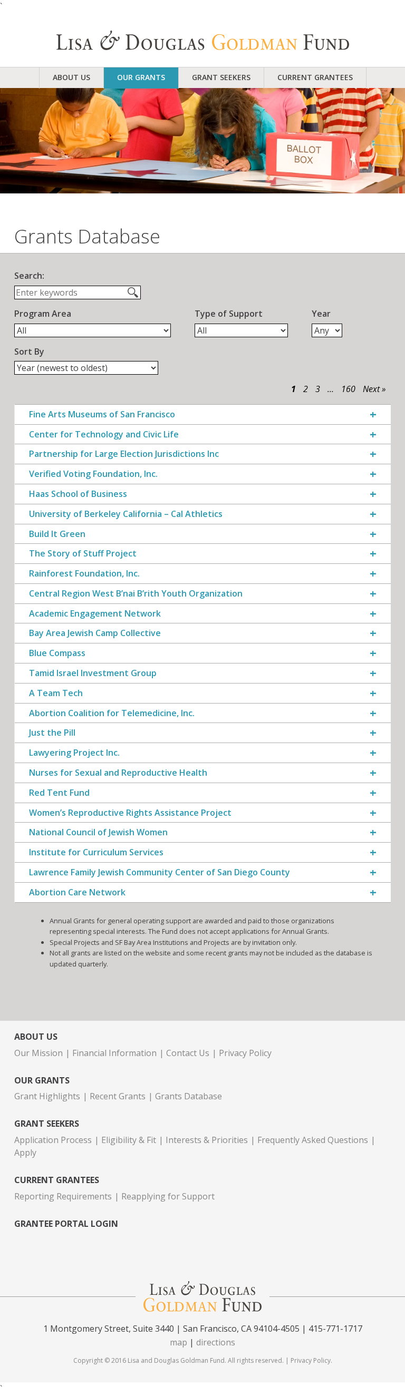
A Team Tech (56, 693)
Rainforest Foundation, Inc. (84, 573)
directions (215, 1342)
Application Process (53, 1140)
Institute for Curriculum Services (96, 852)
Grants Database (188, 1096)
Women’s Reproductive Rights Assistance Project (130, 812)
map (178, 1342)
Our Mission (38, 1053)
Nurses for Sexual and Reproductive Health (118, 772)
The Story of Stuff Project (83, 553)
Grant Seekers (221, 77)
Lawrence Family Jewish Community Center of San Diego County (159, 872)
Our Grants (141, 77)
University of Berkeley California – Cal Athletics (126, 514)
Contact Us (187, 1053)
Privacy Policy (245, 1053)
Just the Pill (52, 732)
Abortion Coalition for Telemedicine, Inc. (112, 713)
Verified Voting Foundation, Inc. (93, 474)
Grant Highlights (47, 1096)
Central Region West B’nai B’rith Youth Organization (136, 593)
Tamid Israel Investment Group (93, 673)
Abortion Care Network (77, 892)
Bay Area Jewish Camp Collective (95, 633)
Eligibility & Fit (128, 1140)
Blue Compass (57, 653)
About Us (71, 77)
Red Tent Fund (59, 792)
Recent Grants (118, 1096)
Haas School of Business (78, 494)
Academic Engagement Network (95, 613)
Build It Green (57, 534)
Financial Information (114, 1053)
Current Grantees (315, 77)
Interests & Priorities (207, 1140)
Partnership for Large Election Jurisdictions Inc (124, 454)
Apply (25, 1152)
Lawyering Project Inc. (74, 752)
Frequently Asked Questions (312, 1140)
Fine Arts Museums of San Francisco (102, 414)
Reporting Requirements (63, 1196)
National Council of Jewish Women (98, 832)
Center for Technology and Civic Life (104, 434)
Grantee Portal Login (66, 1223)
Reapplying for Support (168, 1196)
